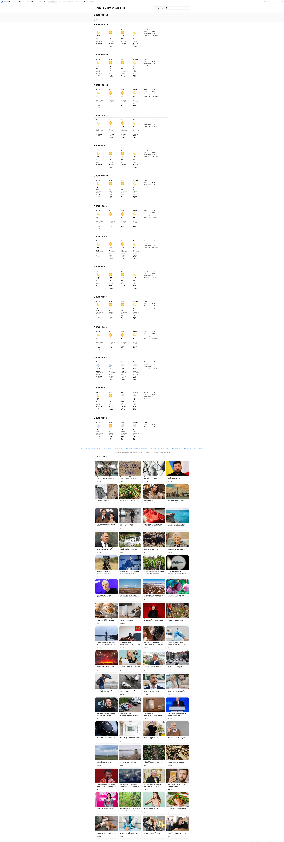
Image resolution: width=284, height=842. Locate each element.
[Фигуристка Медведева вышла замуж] (106, 519)
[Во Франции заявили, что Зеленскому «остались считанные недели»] (177, 472)
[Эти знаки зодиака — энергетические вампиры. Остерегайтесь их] (154, 495)
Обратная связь (263, 841)
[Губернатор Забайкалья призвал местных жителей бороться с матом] (154, 685)
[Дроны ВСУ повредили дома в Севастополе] (130, 685)
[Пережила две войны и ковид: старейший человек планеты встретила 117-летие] (177, 543)
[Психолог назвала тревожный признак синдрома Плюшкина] (177, 756)
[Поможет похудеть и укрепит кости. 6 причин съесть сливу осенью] (177, 590)
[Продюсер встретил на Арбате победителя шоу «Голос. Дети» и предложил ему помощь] (106, 780)
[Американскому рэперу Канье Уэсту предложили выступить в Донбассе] (106, 661)
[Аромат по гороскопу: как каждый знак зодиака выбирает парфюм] (154, 803)
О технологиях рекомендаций (252, 841)
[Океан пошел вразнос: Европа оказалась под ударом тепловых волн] (177, 519)
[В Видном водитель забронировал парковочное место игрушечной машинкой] (130, 708)
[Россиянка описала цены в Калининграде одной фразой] (177, 661)
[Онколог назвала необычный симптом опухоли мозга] (130, 614)
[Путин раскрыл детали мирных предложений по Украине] (177, 708)
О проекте (228, 841)
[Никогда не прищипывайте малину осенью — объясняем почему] (130, 495)
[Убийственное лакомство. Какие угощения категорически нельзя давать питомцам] (154, 637)
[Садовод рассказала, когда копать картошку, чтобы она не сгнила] (154, 756)
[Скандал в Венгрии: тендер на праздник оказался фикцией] (154, 661)
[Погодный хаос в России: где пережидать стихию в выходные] (130, 780)
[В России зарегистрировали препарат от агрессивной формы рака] (177, 637)
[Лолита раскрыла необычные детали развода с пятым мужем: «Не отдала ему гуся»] (154, 614)
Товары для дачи (198, 448)
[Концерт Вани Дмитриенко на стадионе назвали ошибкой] (154, 827)
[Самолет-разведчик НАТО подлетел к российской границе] (177, 566)
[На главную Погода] (6, 2)
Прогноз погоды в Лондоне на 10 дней (159, 448)
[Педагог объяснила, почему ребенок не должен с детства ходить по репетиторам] (177, 685)
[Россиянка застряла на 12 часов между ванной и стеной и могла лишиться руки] (130, 827)
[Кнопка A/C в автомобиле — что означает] (106, 732)
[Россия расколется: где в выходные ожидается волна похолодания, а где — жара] (106, 566)
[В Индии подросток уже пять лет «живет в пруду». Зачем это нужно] (130, 543)
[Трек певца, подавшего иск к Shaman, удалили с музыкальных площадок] (106, 590)
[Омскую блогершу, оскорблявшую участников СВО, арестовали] (130, 637)
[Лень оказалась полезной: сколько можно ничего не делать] (106, 827)
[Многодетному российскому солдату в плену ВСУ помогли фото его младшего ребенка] (106, 472)
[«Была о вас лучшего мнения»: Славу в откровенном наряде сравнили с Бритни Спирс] (106, 803)
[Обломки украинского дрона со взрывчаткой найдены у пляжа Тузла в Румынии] (106, 637)
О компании (7, 841)
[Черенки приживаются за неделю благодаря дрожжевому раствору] (154, 566)
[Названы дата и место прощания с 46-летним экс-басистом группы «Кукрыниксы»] (130, 566)
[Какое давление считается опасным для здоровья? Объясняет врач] (154, 472)
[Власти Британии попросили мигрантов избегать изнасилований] (177, 495)
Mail (2, 841)
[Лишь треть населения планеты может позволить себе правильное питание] (177, 803)
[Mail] (2, 2)
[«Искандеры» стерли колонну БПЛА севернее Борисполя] (106, 756)
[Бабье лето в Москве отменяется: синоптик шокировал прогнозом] (130, 519)
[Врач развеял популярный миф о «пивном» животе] (177, 780)
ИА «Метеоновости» (278, 841)
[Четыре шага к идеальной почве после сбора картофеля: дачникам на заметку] (154, 543)
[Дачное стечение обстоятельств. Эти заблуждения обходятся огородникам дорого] (177, 614)
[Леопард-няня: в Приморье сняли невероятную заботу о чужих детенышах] (130, 803)
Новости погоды (176, 448)
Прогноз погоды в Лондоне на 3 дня (91, 448)
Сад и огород (187, 448)
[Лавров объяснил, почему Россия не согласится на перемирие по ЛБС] (106, 543)
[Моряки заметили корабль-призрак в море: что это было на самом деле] (130, 590)
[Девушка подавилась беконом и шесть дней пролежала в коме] (130, 732)
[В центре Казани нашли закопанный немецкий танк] (106, 495)
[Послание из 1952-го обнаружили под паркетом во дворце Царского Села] (130, 472)
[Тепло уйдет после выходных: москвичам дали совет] (106, 685)
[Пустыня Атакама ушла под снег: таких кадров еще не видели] (154, 590)
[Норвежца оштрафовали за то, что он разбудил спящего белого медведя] (130, 756)
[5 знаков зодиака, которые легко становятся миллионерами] (130, 661)
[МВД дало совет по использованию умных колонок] (154, 708)
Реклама (12, 841)
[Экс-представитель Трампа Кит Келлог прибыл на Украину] (154, 780)
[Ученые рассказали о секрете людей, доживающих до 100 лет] (177, 732)
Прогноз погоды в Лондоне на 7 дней (136, 448)
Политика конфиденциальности (238, 841)
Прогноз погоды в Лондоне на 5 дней (114, 448)
